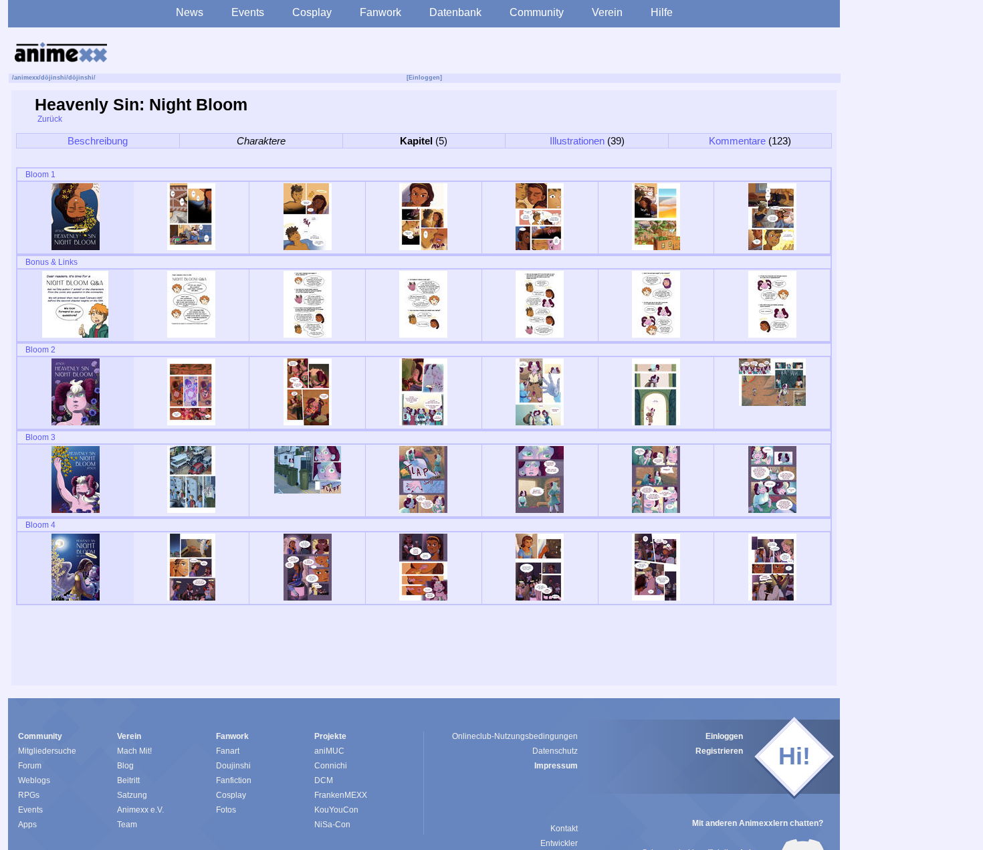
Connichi (330, 765)
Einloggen (724, 736)
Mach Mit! (134, 751)
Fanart (227, 751)
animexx (26, 77)
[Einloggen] (424, 77)
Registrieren (719, 751)
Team (127, 824)
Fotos (226, 810)
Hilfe (662, 12)
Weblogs (34, 780)
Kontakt (564, 828)
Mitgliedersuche (47, 751)
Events (247, 12)
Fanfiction (233, 780)
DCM (323, 780)
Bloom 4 (39, 525)
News (189, 12)
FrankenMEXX (340, 795)
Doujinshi (233, 765)
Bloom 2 (39, 349)
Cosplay (312, 12)
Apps (27, 824)
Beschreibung (98, 140)
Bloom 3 (39, 437)
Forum (29, 765)
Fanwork (380, 12)
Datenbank (455, 12)
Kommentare (737, 140)
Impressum (556, 765)
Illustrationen (577, 140)
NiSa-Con (332, 824)
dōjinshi (53, 77)
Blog (125, 765)
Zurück (48, 119)
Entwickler (559, 843)
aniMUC (329, 751)
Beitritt (128, 780)
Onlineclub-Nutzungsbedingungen (515, 736)
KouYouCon (336, 810)
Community (537, 12)
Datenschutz (555, 751)
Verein (607, 12)
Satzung (132, 795)
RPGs (28, 795)
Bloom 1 (39, 174)
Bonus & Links (50, 262)
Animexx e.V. (140, 810)
